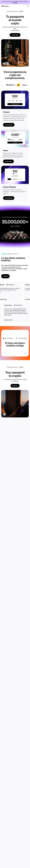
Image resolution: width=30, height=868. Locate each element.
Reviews (5, 276)
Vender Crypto (8, 161)
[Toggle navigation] (27, 6)
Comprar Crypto (9, 124)
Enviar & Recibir (8, 198)
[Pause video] (4, 63)
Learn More (15, 2)
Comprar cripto (15, 35)
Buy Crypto (15, 385)
